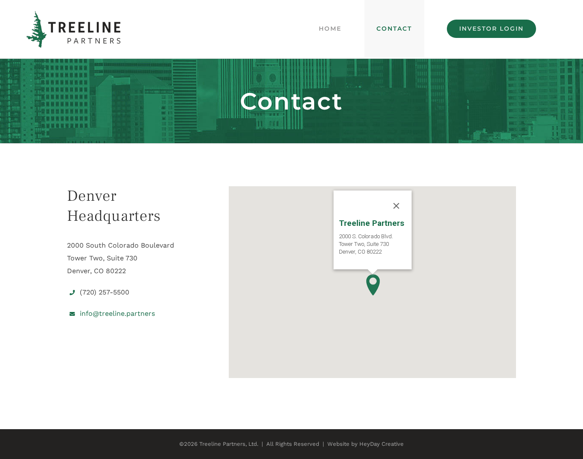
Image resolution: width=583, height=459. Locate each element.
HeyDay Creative (381, 444)
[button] (372, 284)
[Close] (396, 206)
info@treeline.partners (117, 313)
